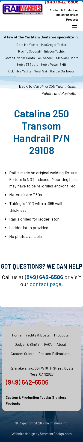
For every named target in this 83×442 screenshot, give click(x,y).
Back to (47, 87)
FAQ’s (48, 344)
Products (61, 335)
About (61, 344)
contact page (45, 283)
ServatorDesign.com (56, 433)
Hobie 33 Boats (27, 64)
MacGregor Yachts (54, 45)
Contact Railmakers (54, 353)
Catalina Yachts (27, 45)
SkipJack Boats (67, 58)
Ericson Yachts (54, 51)
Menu (74, 27)
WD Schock (45, 58)
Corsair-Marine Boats (20, 58)
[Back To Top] (41, 326)
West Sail (40, 71)
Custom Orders (22, 353)
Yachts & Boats (38, 335)
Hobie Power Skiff (53, 64)
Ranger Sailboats (62, 71)
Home (16, 335)
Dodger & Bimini (27, 344)
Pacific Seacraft (30, 51)
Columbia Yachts (20, 71)
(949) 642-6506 (27, 382)
